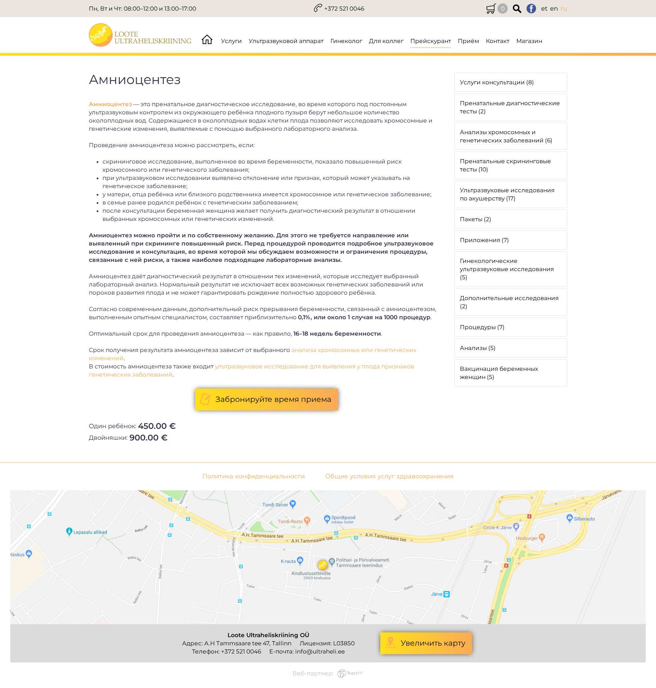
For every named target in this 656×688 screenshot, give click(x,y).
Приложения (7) (484, 240)
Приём (468, 41)
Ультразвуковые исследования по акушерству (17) (507, 194)
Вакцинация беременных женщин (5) (499, 372)
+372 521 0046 (344, 8)
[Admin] (2, 4)
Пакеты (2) (475, 219)
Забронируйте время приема (273, 399)
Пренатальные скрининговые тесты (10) (505, 165)
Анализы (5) (478, 348)
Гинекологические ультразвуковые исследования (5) (507, 269)
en (554, 8)
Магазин (529, 41)
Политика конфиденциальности (253, 476)
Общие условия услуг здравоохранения (389, 476)
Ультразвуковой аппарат (286, 41)
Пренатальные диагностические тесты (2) (510, 107)
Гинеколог (346, 41)
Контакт (497, 41)
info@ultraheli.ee (320, 651)
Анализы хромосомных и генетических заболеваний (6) (506, 136)
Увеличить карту (433, 643)
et (544, 8)
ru (564, 8)
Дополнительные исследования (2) (509, 302)
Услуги (231, 41)
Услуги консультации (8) (497, 82)
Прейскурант (430, 41)
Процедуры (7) (482, 327)
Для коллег (386, 41)
